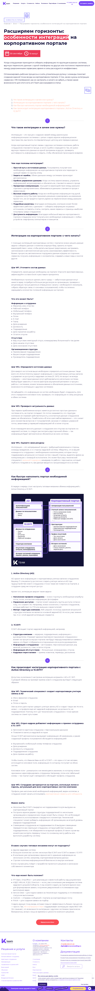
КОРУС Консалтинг (44, 945)
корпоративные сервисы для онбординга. (64, 794)
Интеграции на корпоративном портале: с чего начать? (39, 102)
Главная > (8, 24)
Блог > (16, 24)
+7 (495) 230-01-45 (67, 944)
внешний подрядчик (32, 460)
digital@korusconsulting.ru (71, 946)
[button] (86, 3)
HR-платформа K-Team (34, 907)
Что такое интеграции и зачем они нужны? (33, 100)
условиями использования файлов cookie (69, 980)
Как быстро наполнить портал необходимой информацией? (41, 105)
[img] (6, 3)
